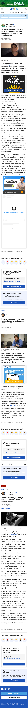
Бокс (7, 489)
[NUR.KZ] (14, 9)
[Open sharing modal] (18, 464)
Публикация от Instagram (14, 228)
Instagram (9, 65)
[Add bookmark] (25, 464)
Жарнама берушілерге (14, 697)
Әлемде (3, 310)
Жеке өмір (20, 12)
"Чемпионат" (13, 534)
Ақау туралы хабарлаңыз (14, 693)
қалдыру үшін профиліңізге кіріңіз (12, 281)
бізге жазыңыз (18, 251)
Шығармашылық (13, 12)
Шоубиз (3, 12)
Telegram (12, 405)
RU (23, 9)
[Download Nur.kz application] (14, 3)
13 (11, 434)
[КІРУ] (25, 9)
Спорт (2, 489)
